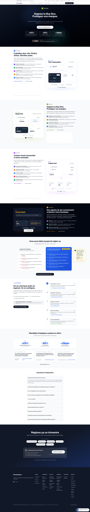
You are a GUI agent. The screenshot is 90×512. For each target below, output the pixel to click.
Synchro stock (42, 442)
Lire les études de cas (44, 365)
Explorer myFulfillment (18, 81)
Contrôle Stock (44, 487)
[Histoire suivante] (38, 92)
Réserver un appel (57, 452)
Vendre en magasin (48, 3)
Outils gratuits (73, 486)
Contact (46, 0)
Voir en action (29, 81)
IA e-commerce (54, 3)
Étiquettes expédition (32, 442)
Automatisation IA (41, 445)
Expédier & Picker (33, 3)
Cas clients (49, 0)
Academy (72, 497)
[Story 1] (25, 92)
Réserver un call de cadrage (20, 307)
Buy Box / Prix (60, 442)
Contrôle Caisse (59, 487)
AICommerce (37, 484)
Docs (65, 0)
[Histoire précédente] (14, 92)
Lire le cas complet (17, 90)
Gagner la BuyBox (40, 3)
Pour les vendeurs (19, 0)
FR (73, 0)
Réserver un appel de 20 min (44, 27)
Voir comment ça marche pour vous (44, 275)
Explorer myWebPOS (17, 185)
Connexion (68, 0)
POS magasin (50, 445)
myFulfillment (37, 477)
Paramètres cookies (74, 505)
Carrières (72, 490)
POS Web (36, 482)
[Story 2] (26, 92)
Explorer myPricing (50, 128)
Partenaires (61, 0)
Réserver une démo (69, 3)
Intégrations (57, 0)
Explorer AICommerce (51, 232)
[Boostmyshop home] (19, 3)
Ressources (53, 0)
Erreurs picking (51, 442)
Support (72, 495)
